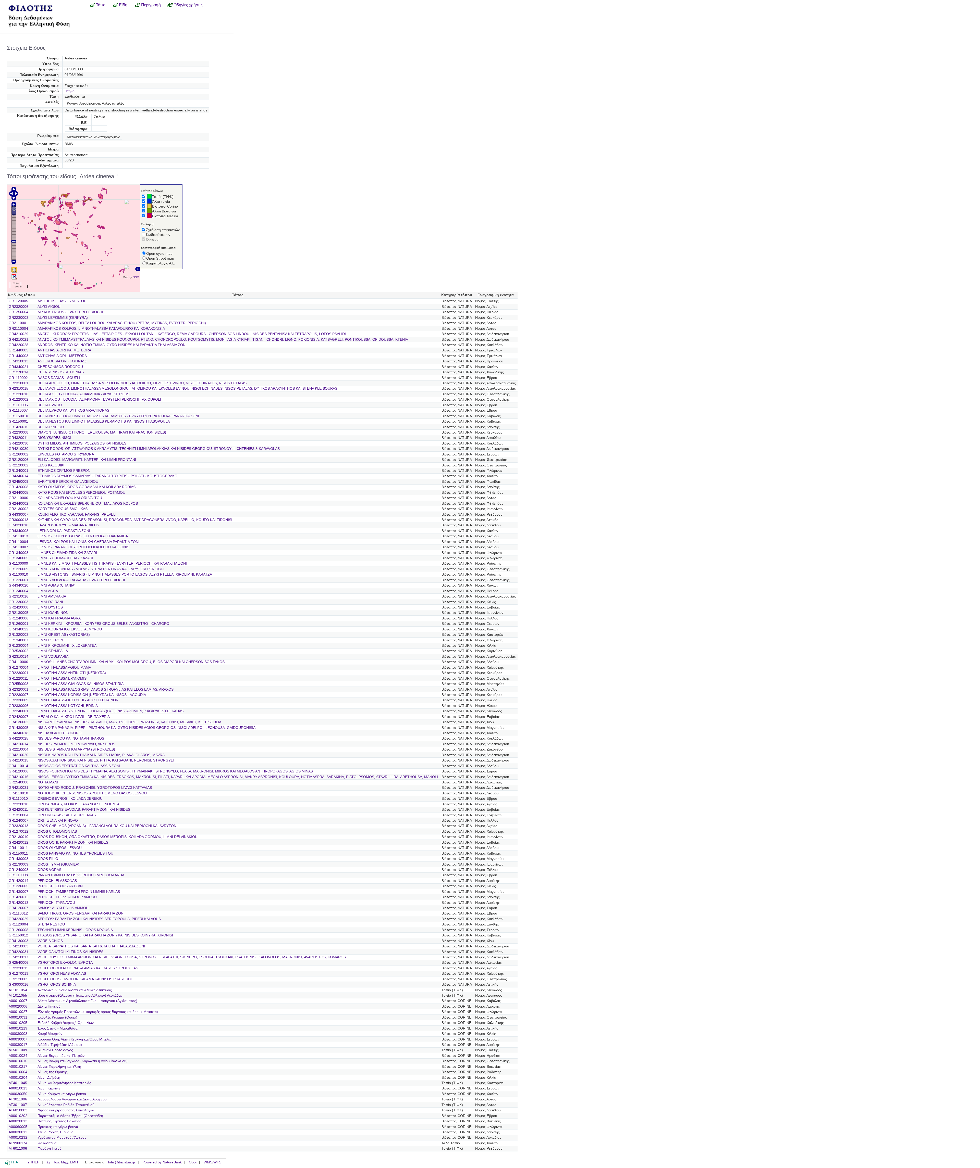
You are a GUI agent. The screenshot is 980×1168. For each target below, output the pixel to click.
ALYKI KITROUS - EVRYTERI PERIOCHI (70, 312)
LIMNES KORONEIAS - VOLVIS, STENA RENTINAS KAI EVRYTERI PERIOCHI (101, 569)
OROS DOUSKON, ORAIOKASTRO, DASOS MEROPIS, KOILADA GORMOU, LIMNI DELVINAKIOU (118, 837)
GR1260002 (18, 454)
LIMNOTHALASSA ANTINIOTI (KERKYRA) (72, 673)
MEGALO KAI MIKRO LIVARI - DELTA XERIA (74, 717)
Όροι (193, 1162)
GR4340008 (18, 531)
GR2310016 (18, 596)
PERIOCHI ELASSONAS (57, 881)
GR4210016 (18, 777)
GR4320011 (18, 438)
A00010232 (18, 1137)
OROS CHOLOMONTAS (57, 831)
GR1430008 (18, 859)
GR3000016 (18, 984)
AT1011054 (18, 990)
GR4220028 (18, 345)
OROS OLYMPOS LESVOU (60, 848)
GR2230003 (18, 318)
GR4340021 (18, 367)
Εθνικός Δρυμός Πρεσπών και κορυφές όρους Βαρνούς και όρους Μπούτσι (98, 1012)
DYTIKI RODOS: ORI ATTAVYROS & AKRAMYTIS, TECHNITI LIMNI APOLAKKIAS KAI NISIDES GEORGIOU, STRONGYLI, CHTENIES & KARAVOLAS (159, 449)
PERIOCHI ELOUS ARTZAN (60, 886)
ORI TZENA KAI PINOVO (58, 820)
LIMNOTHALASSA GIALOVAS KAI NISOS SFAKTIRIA (81, 684)
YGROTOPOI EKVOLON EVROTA (65, 962)
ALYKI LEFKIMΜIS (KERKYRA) (63, 318)
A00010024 (18, 1056)
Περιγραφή (151, 5)
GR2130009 (18, 864)
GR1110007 (18, 410)
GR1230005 (18, 886)
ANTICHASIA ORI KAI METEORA (64, 350)
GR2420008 (18, 607)
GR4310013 (18, 361)
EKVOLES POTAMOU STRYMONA (66, 454)
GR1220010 (18, 394)
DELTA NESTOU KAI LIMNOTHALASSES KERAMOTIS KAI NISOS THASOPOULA (104, 421)
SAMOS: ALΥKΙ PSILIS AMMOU (63, 908)
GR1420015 (18, 427)
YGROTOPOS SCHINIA (57, 984)
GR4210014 (18, 744)
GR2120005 (18, 979)
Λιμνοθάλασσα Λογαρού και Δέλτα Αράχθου (72, 1099)
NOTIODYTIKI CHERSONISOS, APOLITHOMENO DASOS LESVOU (92, 793)
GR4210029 (18, 334)
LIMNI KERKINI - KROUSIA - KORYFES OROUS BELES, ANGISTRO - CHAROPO (103, 624)
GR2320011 (18, 968)
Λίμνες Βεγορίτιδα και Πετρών (61, 1056)
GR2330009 (18, 700)
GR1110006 (18, 405)
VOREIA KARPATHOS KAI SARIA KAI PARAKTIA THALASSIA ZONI (91, 946)
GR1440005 (18, 350)
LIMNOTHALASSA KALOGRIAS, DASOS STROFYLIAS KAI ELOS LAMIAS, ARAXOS (106, 689)
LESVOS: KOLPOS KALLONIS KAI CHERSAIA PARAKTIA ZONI (88, 542)
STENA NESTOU (51, 924)
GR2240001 (18, 711)
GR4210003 (18, 946)
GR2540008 (18, 782)
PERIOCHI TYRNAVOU (56, 903)
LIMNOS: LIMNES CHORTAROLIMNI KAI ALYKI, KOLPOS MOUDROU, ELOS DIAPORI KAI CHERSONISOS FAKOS (131, 662)
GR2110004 (18, 329)
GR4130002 (18, 722)
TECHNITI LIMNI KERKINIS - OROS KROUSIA (75, 930)
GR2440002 (18, 503)
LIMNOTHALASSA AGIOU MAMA (64, 667)
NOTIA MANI (48, 782)
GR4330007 (18, 514)
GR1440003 (18, 356)
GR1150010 (18, 416)
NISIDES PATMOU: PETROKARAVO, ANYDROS (76, 744)
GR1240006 (18, 618)
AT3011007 (18, 1105)
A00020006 (18, 1006)
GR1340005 (18, 558)
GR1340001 (18, 471)
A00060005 (18, 1127)
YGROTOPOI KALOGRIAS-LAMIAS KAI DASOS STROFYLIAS (88, 968)
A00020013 (18, 1121)
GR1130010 (18, 574)
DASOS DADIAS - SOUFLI (59, 378)
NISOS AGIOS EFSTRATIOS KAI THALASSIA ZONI (79, 766)
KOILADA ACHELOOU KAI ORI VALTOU (70, 498)
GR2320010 (18, 804)
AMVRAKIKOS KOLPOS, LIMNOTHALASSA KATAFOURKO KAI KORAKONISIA (101, 329)
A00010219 (18, 1028)
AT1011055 (18, 995)
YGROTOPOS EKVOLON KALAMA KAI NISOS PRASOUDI (85, 979)
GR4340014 (18, 476)
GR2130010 (18, 837)
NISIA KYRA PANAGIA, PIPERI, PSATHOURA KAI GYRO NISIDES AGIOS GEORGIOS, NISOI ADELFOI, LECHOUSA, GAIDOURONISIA (146, 728)
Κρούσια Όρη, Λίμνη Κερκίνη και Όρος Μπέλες (75, 1039)
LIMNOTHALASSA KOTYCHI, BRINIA (68, 706)
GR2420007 (18, 717)
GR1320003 (18, 635)
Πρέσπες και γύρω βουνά (58, 1127)
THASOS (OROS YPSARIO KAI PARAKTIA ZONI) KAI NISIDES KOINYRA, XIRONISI (105, 935)
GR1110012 (18, 913)
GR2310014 (18, 656)
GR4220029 (18, 919)
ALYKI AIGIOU (49, 307)
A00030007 (18, 1039)
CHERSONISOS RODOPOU (60, 367)
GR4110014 (18, 766)
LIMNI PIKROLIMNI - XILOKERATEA (67, 646)
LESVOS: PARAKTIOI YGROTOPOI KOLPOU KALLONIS (83, 547)
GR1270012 (18, 831)
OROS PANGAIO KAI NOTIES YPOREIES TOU (75, 853)
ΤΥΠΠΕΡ (32, 1162)
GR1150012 (18, 935)
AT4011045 (18, 1083)
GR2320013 (18, 826)
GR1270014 (18, 372)
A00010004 (18, 1072)
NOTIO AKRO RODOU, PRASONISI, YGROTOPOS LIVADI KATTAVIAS (95, 788)
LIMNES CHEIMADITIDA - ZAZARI (65, 558)
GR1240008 (18, 870)
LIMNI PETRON (50, 640)
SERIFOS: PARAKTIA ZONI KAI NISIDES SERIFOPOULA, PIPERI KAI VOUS (99, 919)
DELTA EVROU (50, 405)
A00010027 (18, 1012)
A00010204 (18, 1078)
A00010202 (18, 1116)
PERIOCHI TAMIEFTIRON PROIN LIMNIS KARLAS (79, 892)
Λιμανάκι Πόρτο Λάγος (55, 1050)
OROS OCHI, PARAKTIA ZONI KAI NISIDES (73, 842)
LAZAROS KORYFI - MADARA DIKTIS (68, 525)
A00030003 (18, 1034)
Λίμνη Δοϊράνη (49, 1078)
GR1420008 (18, 487)
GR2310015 (18, 388)
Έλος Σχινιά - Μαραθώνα (58, 1028)
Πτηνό (70, 91)
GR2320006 (18, 307)
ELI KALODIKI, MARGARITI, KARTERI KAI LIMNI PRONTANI (87, 460)
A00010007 (18, 1001)
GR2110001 (18, 323)
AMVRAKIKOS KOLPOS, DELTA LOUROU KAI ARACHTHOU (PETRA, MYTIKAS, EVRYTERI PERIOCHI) (122, 323)
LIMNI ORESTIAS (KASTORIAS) (64, 635)
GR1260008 (18, 930)
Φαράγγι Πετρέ (49, 1148)
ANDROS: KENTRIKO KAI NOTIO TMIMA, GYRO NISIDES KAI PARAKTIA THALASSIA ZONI (112, 345)
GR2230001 (18, 673)
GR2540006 (18, 962)
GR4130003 (18, 941)
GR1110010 (18, 799)
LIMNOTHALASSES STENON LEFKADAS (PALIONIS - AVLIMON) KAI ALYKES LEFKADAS (110, 711)
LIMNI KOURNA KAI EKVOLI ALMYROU (70, 629)
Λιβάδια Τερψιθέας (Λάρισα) (60, 1045)
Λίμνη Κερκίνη (49, 1088)
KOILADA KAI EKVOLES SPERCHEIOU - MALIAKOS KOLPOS (88, 503)
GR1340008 (18, 553)
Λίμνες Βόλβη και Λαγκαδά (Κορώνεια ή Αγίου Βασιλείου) (83, 1061)
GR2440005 (18, 492)
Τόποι (101, 5)
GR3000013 (18, 520)
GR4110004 (18, 542)
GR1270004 (18, 667)
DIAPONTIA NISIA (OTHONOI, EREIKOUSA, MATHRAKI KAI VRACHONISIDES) (102, 432)
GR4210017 (18, 957)
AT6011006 (18, 1148)
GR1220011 (18, 678)
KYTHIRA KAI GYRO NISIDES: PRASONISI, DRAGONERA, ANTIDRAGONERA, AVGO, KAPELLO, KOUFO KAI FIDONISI (135, 520)
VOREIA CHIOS (50, 941)
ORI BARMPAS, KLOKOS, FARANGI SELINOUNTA (78, 804)
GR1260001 (18, 624)
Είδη (123, 5)
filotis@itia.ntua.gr (120, 1162)
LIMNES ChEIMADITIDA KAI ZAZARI (67, 553)
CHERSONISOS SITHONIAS (61, 372)
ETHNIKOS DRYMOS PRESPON (64, 471)
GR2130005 (18, 613)
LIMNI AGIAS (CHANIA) (57, 585)
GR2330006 (18, 706)
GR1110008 (18, 875)
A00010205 (18, 1023)
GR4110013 (18, 536)
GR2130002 (18, 509)
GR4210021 (18, 339)
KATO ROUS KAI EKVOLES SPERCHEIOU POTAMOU (81, 492)
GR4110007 (18, 547)
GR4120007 (18, 908)
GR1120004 (18, 924)
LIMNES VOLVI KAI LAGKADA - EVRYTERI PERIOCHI (81, 580)
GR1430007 (18, 892)
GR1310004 (18, 815)
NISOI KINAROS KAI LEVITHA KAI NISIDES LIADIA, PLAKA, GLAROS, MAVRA (101, 755)
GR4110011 (18, 848)
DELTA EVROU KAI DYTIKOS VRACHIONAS (73, 410)
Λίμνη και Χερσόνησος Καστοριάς (64, 1083)
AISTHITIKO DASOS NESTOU (62, 301)
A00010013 (18, 1088)
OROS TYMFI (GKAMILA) (58, 864)
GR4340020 (18, 585)
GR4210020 (18, 755)
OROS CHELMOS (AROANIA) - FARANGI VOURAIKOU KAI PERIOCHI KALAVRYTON (107, 826)
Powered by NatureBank (162, 1162)
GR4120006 (18, 771)
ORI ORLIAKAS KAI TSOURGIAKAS (67, 815)
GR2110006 (18, 498)
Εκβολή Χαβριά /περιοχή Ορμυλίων (66, 1023)
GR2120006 (18, 460)
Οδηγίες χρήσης (188, 5)
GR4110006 (18, 662)
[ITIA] (7, 1164)
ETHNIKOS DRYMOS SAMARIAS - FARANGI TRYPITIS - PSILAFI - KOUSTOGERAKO (107, 476)
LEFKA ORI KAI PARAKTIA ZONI (64, 531)
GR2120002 (18, 465)
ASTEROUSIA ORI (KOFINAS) (62, 361)
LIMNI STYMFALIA (53, 651)
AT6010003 (18, 1110)
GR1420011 (18, 897)
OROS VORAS (49, 870)
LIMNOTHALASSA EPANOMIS (62, 678)
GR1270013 (18, 973)
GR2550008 (18, 684)
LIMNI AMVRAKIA (52, 596)
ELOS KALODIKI (51, 465)
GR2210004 (18, 749)
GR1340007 (18, 640)
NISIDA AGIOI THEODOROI (60, 733)
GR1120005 (18, 301)
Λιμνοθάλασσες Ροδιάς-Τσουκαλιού (66, 1105)
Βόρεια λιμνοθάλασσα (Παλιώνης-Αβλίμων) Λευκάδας (80, 995)
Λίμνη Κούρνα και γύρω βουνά (62, 1094)
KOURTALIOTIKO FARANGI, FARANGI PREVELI (77, 514)
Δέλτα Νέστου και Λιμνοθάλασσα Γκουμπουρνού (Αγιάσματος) (87, 1001)
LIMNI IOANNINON (53, 613)
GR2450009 (18, 482)
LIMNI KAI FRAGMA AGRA (59, 618)
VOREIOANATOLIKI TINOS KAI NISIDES (70, 952)
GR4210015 (18, 760)
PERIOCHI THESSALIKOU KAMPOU (67, 897)
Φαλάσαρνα (47, 1143)
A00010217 (18, 1067)
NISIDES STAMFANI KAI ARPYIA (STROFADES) (76, 749)
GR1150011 (18, 853)
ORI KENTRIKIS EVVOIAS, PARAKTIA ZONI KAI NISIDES (84, 809)
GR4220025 (18, 738)
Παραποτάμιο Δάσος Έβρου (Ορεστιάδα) (70, 1116)
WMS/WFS (212, 1162)
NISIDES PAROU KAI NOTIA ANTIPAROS (71, 738)
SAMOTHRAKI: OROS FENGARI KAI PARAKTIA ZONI (81, 913)
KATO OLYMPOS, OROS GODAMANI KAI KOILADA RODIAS (87, 487)
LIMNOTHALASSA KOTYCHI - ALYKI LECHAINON (78, 700)
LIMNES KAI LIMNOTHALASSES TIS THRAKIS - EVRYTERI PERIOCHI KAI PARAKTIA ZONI (112, 563)
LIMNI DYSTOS (50, 607)
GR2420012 (18, 842)
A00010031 (18, 1017)
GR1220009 (18, 569)
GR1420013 (18, 903)
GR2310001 (18, 383)
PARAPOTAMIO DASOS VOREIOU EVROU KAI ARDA (81, 875)
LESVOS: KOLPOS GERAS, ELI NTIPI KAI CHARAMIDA (83, 536)
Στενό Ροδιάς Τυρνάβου (57, 1132)
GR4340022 (18, 629)
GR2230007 (18, 695)
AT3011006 (18, 1099)
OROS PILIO (48, 859)
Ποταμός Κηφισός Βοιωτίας (59, 1121)
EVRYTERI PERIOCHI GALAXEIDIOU (68, 482)
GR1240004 (18, 591)
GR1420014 (18, 881)
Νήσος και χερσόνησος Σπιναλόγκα (66, 1110)
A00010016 (18, 1061)
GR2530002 (18, 651)
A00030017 (18, 1045)
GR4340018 (18, 733)
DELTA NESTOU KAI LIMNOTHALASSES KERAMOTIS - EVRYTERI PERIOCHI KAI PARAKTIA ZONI (118, 416)
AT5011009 (18, 1050)
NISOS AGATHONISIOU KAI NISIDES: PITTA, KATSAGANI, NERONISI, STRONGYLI (106, 760)
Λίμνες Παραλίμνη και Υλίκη (59, 1067)
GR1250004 (18, 312)
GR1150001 (18, 421)
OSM (136, 277)
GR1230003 (18, 602)
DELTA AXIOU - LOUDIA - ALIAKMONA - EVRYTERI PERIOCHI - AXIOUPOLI (99, 399)
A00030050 (18, 1094)
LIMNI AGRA (48, 591)
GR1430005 (18, 728)
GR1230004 (18, 646)
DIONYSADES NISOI (54, 438)
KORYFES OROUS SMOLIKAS (63, 509)
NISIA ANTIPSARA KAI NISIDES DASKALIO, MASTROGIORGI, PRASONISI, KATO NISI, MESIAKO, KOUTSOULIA (129, 722)
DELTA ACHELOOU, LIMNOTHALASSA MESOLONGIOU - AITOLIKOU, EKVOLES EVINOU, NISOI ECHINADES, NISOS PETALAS (142, 383)
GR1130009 (18, 563)
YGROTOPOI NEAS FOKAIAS (62, 973)
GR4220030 (18, 443)
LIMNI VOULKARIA (53, 656)
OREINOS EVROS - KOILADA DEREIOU (70, 799)
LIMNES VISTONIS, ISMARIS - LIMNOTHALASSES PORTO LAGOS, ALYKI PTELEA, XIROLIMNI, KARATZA (125, 574)
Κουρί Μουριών (50, 1034)
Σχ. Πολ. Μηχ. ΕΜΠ (62, 1162)
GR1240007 (18, 820)
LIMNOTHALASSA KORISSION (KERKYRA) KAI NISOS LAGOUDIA (92, 695)
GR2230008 (18, 432)
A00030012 (18, 1132)
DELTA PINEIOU (51, 427)
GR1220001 (18, 580)
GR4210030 (18, 449)
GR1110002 (18, 378)
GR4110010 (18, 793)
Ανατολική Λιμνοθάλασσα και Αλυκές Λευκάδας (75, 990)
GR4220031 (18, 952)
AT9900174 (18, 1143)
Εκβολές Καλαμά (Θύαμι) (57, 1017)
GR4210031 (18, 788)
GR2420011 (18, 809)
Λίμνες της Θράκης (53, 1072)
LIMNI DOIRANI (50, 602)
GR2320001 (18, 689)
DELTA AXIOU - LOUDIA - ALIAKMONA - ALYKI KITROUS (83, 394)
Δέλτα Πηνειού (49, 1006)
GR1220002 (18, 399)
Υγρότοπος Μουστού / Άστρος (62, 1137)
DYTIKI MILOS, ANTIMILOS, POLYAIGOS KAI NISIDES (82, 443)
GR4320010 (18, 525)
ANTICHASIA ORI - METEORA (62, 356)
